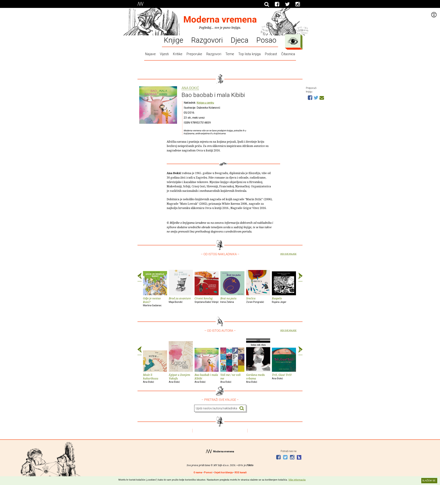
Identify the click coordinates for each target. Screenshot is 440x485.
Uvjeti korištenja (223, 472)
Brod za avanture (180, 299)
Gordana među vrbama (255, 378)
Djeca (239, 40)
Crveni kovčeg (207, 299)
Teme (229, 54)
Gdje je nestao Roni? (152, 301)
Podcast (271, 54)
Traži (242, 408)
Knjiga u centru (205, 102)
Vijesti (164, 54)
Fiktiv (250, 465)
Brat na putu (228, 299)
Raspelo (279, 299)
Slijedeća (300, 277)
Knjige (173, 40)
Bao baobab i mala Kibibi (206, 378)
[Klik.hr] (299, 458)
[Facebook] (277, 4)
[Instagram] (297, 4)
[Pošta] (322, 97)
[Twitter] (287, 4)
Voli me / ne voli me (230, 378)
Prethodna (140, 277)
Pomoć (208, 472)
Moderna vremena (220, 19)
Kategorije (293, 41)
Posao (266, 40)
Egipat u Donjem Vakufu (179, 378)
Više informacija (297, 479)
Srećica (255, 299)
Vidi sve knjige (288, 254)
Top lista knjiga (249, 54)
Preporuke (194, 54)
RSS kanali (241, 472)
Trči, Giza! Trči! (282, 376)
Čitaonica (288, 54)
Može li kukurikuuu (150, 378)
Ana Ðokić (190, 88)
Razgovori (207, 40)
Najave (150, 54)
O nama (198, 472)
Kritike (177, 54)
